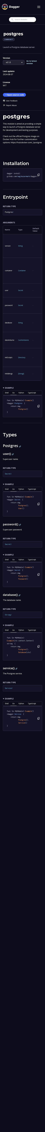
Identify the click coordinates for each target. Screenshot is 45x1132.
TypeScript (32, 393)
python (21, 393)
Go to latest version (31, 62)
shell (7, 393)
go (13, 393)
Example (9, 388)
